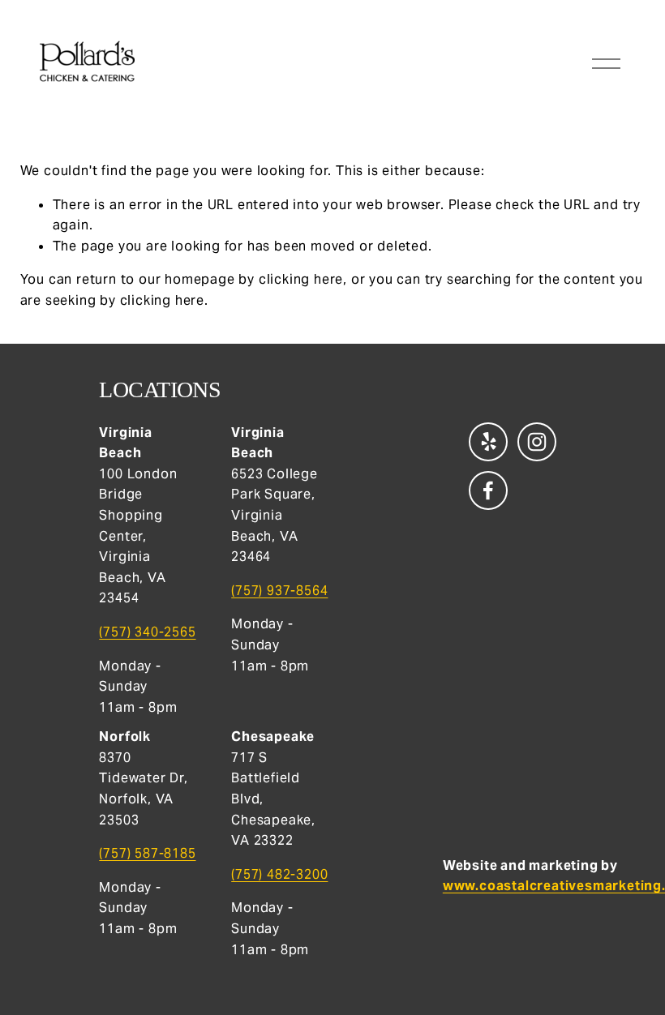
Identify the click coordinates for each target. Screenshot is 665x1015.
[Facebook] (488, 490)
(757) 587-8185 (147, 853)
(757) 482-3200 (279, 874)
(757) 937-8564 (279, 590)
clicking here (301, 279)
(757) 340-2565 (147, 631)
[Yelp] (488, 441)
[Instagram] (536, 441)
